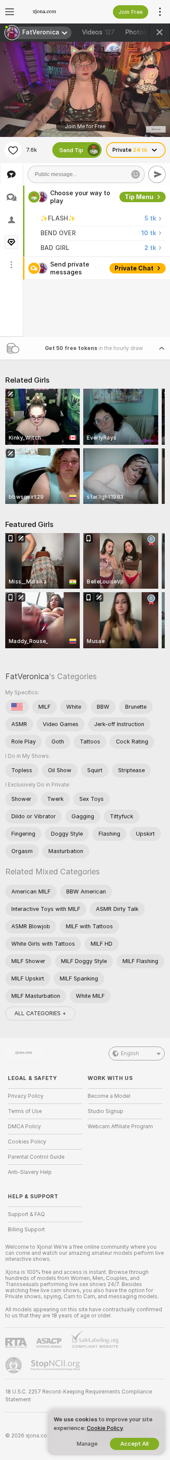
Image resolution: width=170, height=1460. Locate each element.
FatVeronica (27, 676)
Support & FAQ (26, 1214)
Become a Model (109, 1096)
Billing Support (26, 1230)
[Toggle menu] (9, 11)
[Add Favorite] (13, 150)
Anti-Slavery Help (30, 1172)
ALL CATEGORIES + (40, 1013)
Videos (98, 32)
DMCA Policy (24, 1126)
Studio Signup (105, 1111)
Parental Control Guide (36, 1157)
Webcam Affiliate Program (120, 1126)
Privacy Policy (26, 1096)
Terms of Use (25, 1111)
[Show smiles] (135, 174)
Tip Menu (139, 196)
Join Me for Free (85, 126)
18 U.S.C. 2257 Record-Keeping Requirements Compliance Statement (78, 1396)
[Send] (157, 174)
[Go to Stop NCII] (56, 1365)
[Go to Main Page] (52, 12)
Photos (143, 32)
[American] (17, 707)
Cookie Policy (104, 1428)
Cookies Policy (27, 1142)
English (130, 1053)
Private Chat (134, 268)
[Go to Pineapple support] (14, 1365)
